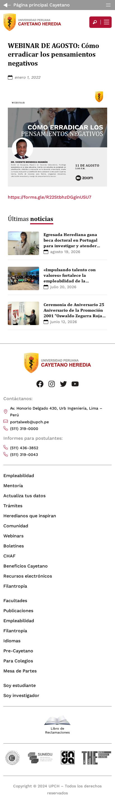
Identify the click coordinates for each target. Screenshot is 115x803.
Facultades (15, 600)
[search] (94, 22)
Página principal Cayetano (41, 5)
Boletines (13, 546)
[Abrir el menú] (108, 5)
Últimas (30, 219)
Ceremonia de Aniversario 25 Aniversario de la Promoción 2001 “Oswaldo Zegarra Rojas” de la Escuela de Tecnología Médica (75, 316)
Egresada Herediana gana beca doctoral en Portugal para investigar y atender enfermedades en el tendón (72, 243)
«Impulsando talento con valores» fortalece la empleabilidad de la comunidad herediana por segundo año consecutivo (71, 281)
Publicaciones (18, 610)
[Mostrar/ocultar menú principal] (106, 22)
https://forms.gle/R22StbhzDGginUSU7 (49, 197)
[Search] (94, 22)
